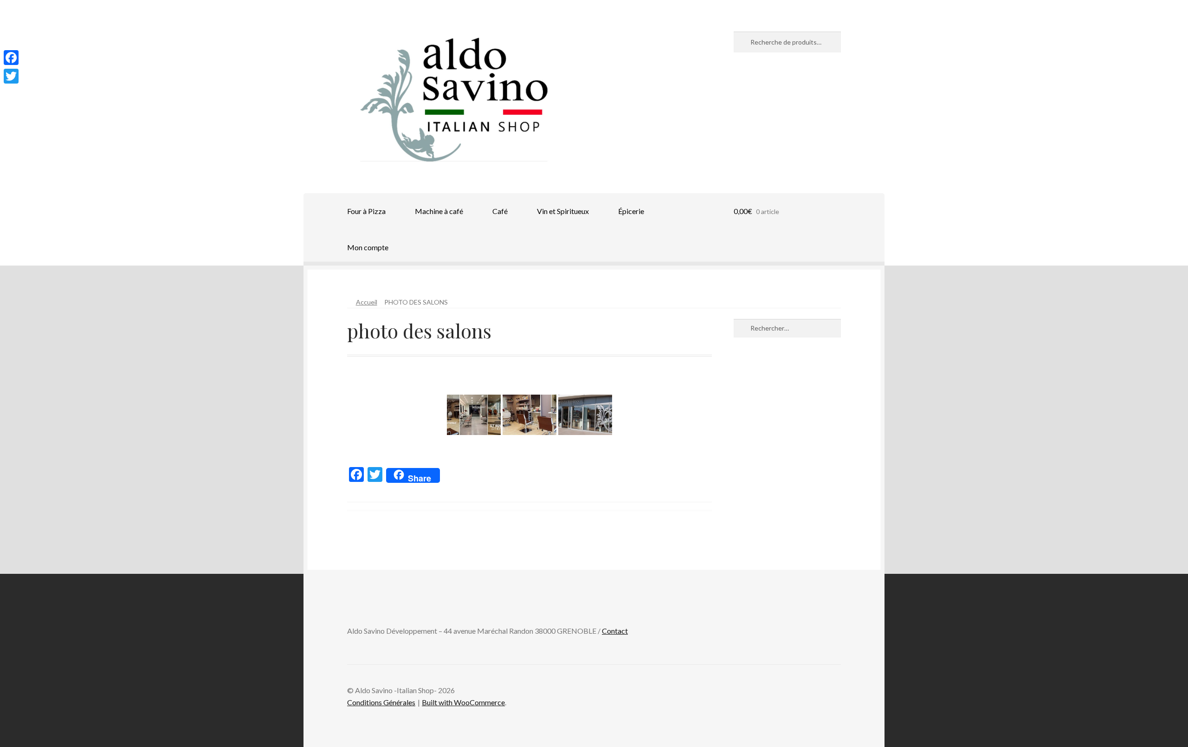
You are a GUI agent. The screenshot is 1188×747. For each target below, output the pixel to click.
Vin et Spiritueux (563, 211)
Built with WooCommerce (463, 702)
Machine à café (439, 211)
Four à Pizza (366, 211)
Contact (615, 630)
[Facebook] (11, 57)
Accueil (366, 302)
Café (500, 211)
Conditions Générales (381, 702)
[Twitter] (11, 76)
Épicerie (631, 211)
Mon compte (367, 247)
